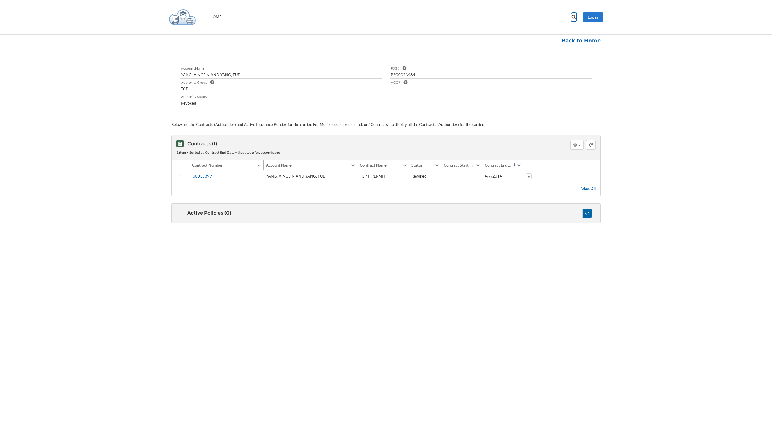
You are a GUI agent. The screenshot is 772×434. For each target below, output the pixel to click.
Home (216, 16)
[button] (223, 165)
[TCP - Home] (182, 17)
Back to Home (581, 40)
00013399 (202, 176)
